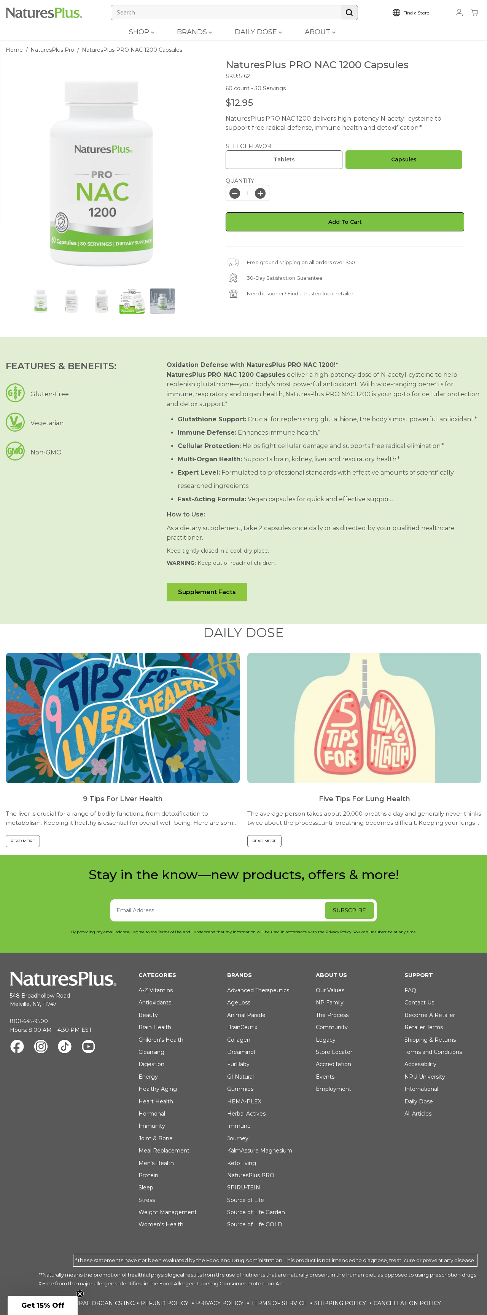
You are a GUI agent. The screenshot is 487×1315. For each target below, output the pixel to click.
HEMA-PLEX (244, 1101)
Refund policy (164, 1303)
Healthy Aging (157, 1088)
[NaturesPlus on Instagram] (41, 1047)
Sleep (145, 1187)
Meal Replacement (163, 1150)
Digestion (151, 1064)
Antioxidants (154, 1002)
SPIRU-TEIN (243, 1187)
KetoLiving (241, 1163)
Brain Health (154, 1027)
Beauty (148, 1015)
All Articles (417, 1113)
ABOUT (318, 32)
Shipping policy (340, 1303)
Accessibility (420, 1064)
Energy (148, 1076)
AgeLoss (238, 1002)
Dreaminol (241, 1052)
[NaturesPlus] (44, 13)
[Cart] (474, 12)
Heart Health (155, 1101)
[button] (43, 1305)
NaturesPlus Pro (52, 49)
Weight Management (167, 1212)
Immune (239, 1125)
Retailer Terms (423, 1027)
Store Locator (334, 1052)
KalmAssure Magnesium (259, 1150)
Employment (333, 1088)
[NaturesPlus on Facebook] (17, 1047)
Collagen (238, 1039)
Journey (237, 1138)
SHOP (140, 32)
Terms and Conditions (433, 1052)
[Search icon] (349, 12)
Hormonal (151, 1113)
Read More (23, 840)
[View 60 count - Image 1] (101, 173)
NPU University (424, 1076)
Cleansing (151, 1052)
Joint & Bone (155, 1138)
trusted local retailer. (329, 293)
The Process (332, 1015)
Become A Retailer (429, 1015)
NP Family (330, 1002)
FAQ (410, 990)
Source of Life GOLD (254, 1224)
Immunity (151, 1125)
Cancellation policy (407, 1303)
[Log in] (459, 12)
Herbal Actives (246, 1113)
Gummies (240, 1088)
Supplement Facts (207, 592)
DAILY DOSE (257, 32)
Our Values (330, 990)
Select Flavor (248, 146)
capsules (404, 159)
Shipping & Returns (430, 1039)
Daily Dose (418, 1101)
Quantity (240, 180)
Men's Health (156, 1163)
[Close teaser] (80, 1293)
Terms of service (279, 1303)
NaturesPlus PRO (250, 1175)
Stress (146, 1200)
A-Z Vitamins (155, 990)
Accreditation (333, 1064)
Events (325, 1076)
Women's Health (160, 1224)
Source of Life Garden (256, 1212)
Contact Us (419, 1002)
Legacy (326, 1039)
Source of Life (245, 1200)
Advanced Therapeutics (258, 990)
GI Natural (240, 1076)
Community (332, 1027)
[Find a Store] (416, 12)
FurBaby (238, 1064)
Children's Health (160, 1039)
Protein (148, 1175)
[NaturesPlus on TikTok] (64, 1047)
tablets (284, 159)
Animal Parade (246, 1015)
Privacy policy (220, 1303)
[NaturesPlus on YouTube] (88, 1047)
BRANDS (193, 32)
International (421, 1088)
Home (14, 49)
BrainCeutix (242, 1027)
